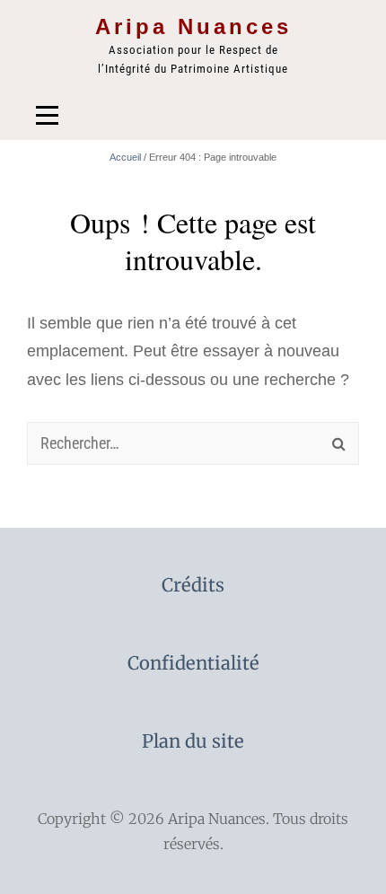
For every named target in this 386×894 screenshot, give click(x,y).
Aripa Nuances (193, 26)
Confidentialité (193, 663)
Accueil (125, 157)
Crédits (193, 585)
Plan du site (193, 741)
